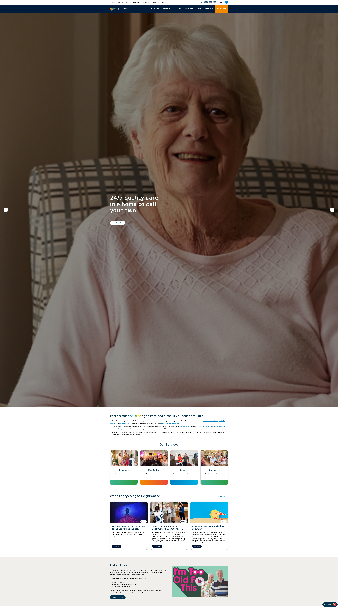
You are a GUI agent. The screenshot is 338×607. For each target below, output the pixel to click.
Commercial (121, 2)
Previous (6, 210)
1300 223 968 (210, 2)
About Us (112, 2)
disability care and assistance (170, 423)
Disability (177, 8)
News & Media (135, 2)
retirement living (124, 423)
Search (222, 3)
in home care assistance (210, 421)
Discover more (221, 496)
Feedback (164, 2)
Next (332, 210)
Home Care (155, 8)
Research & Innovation (204, 8)
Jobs (127, 2)
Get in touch (221, 8)
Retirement (189, 8)
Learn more (117, 223)
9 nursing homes (185, 427)
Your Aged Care (146, 2)
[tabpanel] (169, 210)
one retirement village (206, 427)
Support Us (156, 2)
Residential (167, 8)
